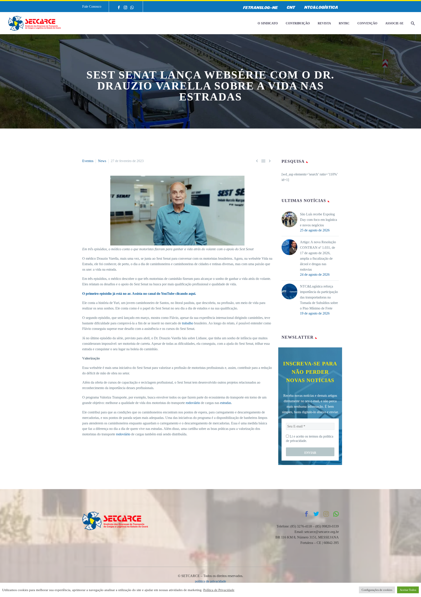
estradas (225, 403)
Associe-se (394, 23)
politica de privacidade (210, 581)
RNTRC (344, 23)
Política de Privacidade (218, 590)
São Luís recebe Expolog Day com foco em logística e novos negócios (318, 219)
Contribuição (298, 23)
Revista (324, 23)
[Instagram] (125, 7)
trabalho (187, 323)
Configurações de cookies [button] (377, 590)
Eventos (87, 161)
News (102, 161)
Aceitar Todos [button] (408, 590)
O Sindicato (268, 23)
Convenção (367, 23)
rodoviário (193, 403)
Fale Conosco (91, 6)
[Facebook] (119, 7)
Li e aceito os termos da (309, 438)
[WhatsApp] (132, 7)
